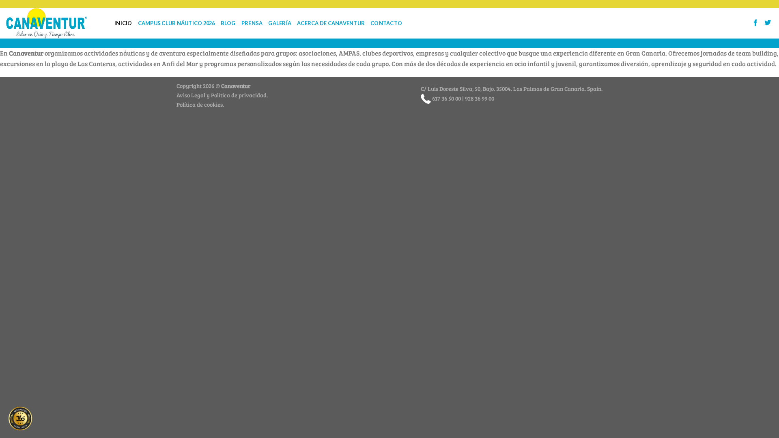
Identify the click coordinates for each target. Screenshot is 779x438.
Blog (228, 23)
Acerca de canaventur (331, 23)
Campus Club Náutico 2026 (176, 23)
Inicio (123, 23)
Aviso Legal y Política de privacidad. (222, 95)
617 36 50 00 (446, 98)
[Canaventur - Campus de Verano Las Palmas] (54, 23)
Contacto (386, 23)
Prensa (252, 23)
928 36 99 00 (479, 98)
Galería (279, 23)
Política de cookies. (200, 104)
